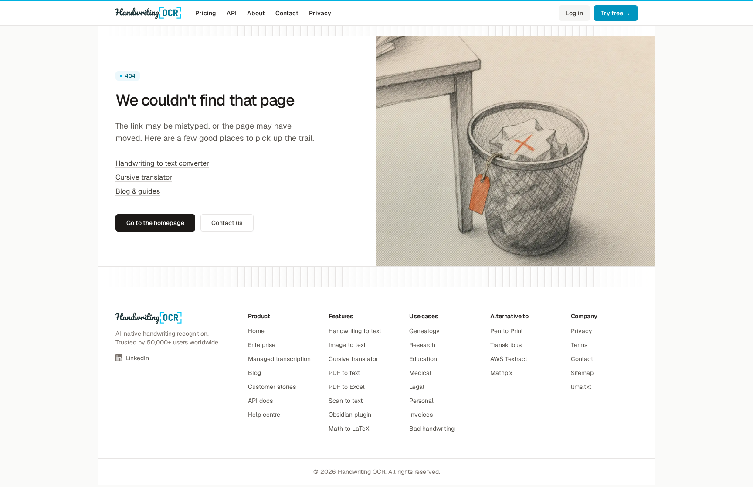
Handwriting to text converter (162, 163)
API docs (260, 401)
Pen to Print (506, 331)
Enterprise (261, 345)
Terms (579, 345)
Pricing (205, 13)
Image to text (347, 345)
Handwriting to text (355, 331)
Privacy (320, 13)
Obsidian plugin (350, 415)
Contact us (227, 223)
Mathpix (501, 373)
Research (422, 345)
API (232, 13)
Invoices (421, 415)
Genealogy (424, 331)
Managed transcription (279, 359)
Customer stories (272, 387)
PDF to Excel (347, 387)
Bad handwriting (432, 429)
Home (256, 331)
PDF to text (344, 373)
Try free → (616, 13)
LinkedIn (137, 358)
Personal (421, 401)
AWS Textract (508, 359)
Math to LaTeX (349, 429)
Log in (574, 13)
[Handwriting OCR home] (148, 13)
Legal (416, 387)
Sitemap (582, 373)
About (256, 13)
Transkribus (506, 345)
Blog (254, 373)
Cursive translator (143, 177)
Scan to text (346, 401)
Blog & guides (137, 191)
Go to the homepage (155, 223)
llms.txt (581, 387)
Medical (420, 373)
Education (423, 359)
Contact (286, 13)
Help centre (264, 415)
